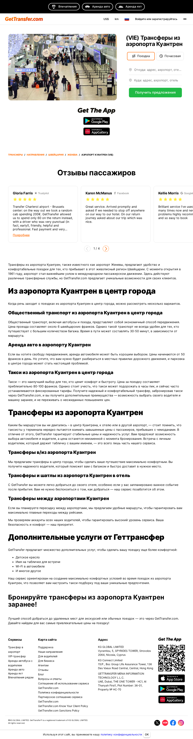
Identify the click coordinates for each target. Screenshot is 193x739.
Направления (35, 154)
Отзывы (43, 669)
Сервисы (15, 639)
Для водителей (47, 656)
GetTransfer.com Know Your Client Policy (63, 706)
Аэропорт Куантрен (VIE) (97, 154)
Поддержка (45, 647)
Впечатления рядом (21, 677)
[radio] (15, 199)
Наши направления (50, 651)
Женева (72, 154)
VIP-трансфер (17, 656)
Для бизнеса (46, 660)
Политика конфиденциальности (58, 692)
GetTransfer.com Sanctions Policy (58, 710)
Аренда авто (16, 669)
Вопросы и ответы (50, 678)
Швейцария (56, 154)
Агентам (43, 665)
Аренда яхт (15, 673)
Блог (41, 674)
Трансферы (15, 154)
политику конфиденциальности (121, 734)
